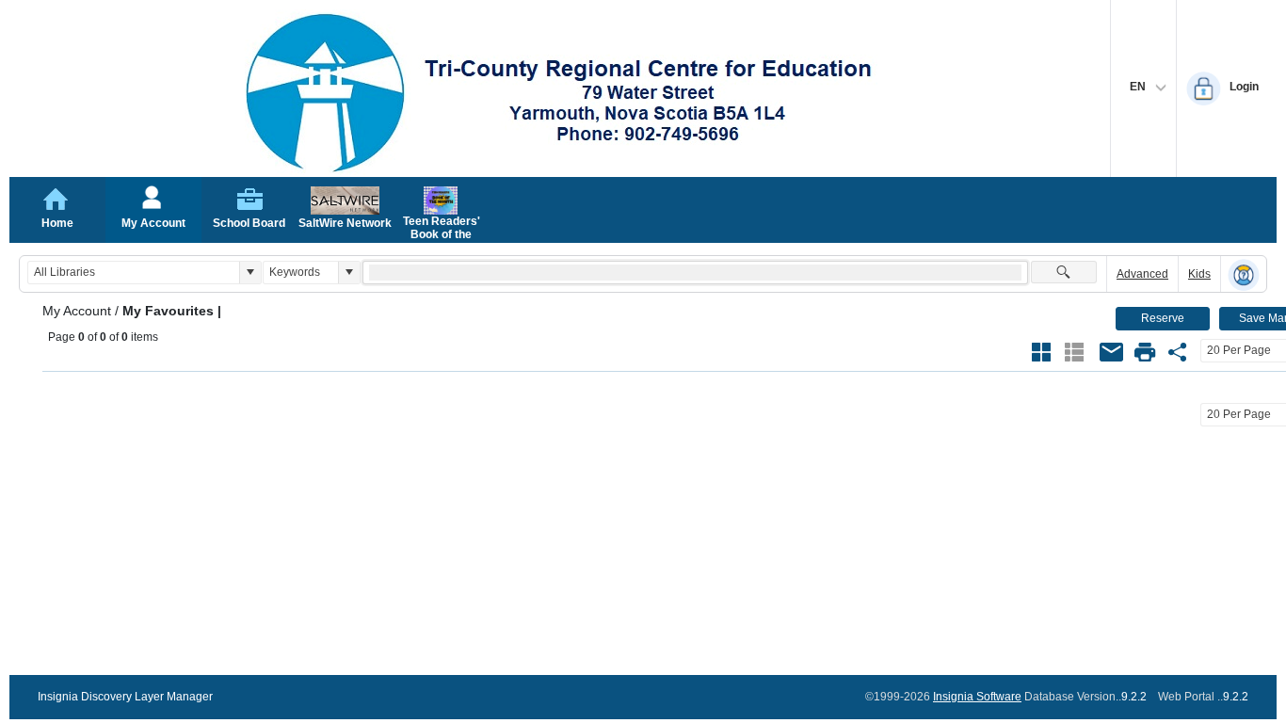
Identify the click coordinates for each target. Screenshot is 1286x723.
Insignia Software (977, 696)
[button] (250, 272)
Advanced (1142, 274)
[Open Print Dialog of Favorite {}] (1145, 352)
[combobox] (133, 272)
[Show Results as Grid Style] (1041, 352)
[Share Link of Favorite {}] (1178, 352)
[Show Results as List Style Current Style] (1074, 352)
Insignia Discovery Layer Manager (125, 696)
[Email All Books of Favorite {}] (1112, 352)
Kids (1199, 274)
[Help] (1243, 275)
